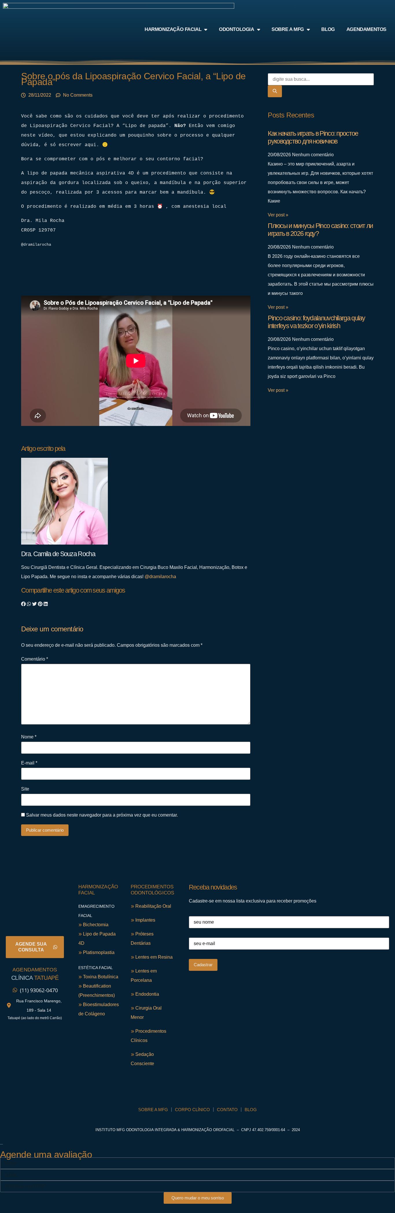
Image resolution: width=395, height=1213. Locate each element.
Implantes (144, 920)
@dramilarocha (160, 576)
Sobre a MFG (288, 29)
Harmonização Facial (173, 29)
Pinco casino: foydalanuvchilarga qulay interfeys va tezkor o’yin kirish (316, 322)
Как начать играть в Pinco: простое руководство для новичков (313, 137)
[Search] (275, 91)
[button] (23, 604)
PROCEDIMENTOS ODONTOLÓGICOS (152, 889)
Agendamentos (366, 29)
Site (25, 789)
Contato (227, 1109)
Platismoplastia (98, 952)
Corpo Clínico (192, 1109)
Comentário (34, 659)
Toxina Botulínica (100, 976)
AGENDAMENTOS (34, 970)
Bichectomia (95, 924)
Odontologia (236, 29)
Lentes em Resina (153, 957)
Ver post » (278, 214)
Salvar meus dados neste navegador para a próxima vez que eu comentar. (102, 815)
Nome (28, 737)
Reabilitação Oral (152, 906)
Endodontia (146, 994)
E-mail (29, 763)
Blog (328, 29)
